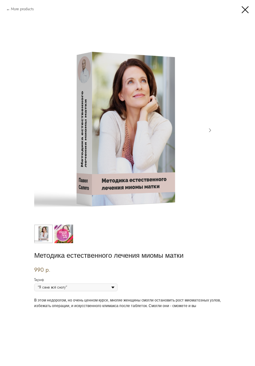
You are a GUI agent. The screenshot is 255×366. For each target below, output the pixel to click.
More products (22, 9)
